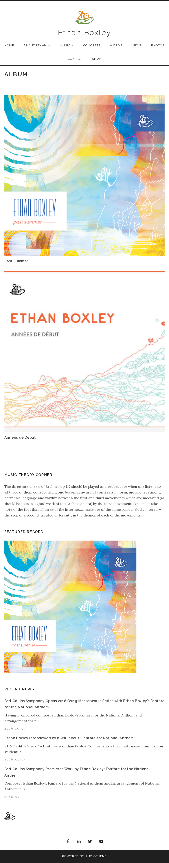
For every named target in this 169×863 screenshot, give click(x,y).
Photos (157, 45)
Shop (96, 58)
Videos (116, 45)
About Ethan (39, 46)
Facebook (68, 842)
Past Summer (16, 261)
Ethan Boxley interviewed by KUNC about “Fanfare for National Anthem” (69, 738)
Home (9, 45)
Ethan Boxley (84, 32)
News (137, 45)
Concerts (92, 45)
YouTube (101, 842)
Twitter (90, 842)
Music (69, 46)
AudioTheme (96, 856)
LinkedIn (79, 842)
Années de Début (20, 437)
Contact (75, 58)
